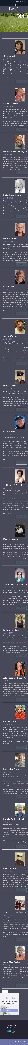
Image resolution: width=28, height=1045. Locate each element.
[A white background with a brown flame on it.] (13, 1031)
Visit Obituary (21, 81)
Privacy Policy (20, 1043)
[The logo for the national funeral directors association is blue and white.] (9, 1031)
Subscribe (9, 1010)
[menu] (25, 5)
